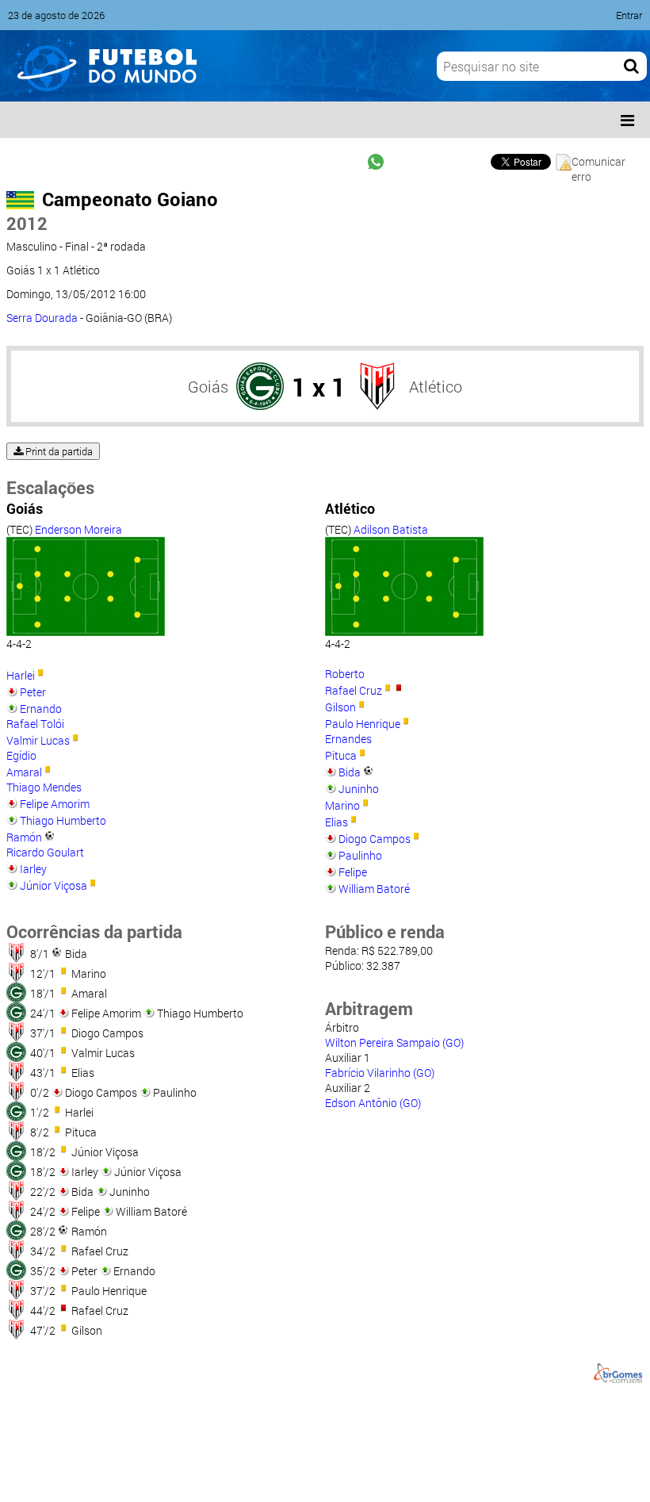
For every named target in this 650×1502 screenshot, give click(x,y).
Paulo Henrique (362, 723)
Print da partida (58, 451)
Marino (342, 805)
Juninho (358, 788)
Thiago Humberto (63, 820)
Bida (349, 772)
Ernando (41, 708)
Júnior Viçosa (53, 885)
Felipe (352, 871)
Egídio (21, 755)
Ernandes (348, 738)
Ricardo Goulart (45, 852)
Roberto (345, 673)
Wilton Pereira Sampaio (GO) (394, 1042)
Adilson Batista (391, 529)
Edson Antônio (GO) (373, 1102)
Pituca (341, 755)
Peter (33, 691)
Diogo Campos (374, 838)
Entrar (629, 15)
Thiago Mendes (44, 787)
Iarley (33, 868)
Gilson (340, 707)
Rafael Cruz (353, 690)
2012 (27, 223)
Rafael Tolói (35, 723)
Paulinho (360, 855)
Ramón (24, 837)
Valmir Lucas (38, 740)
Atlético (435, 386)
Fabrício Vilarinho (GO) (379, 1072)
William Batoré (374, 888)
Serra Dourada (42, 317)
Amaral (24, 772)
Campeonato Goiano (130, 199)
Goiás (208, 386)
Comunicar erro (598, 162)
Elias (336, 822)
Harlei (20, 675)
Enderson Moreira (78, 529)
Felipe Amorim (55, 803)
